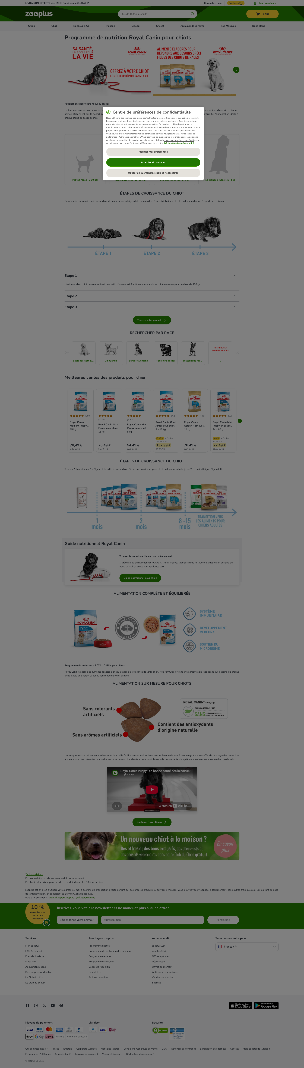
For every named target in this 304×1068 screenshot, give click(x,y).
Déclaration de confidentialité (179, 143)
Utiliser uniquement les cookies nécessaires (153, 173)
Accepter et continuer (153, 162)
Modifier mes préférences (153, 151)
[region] (153, 143)
